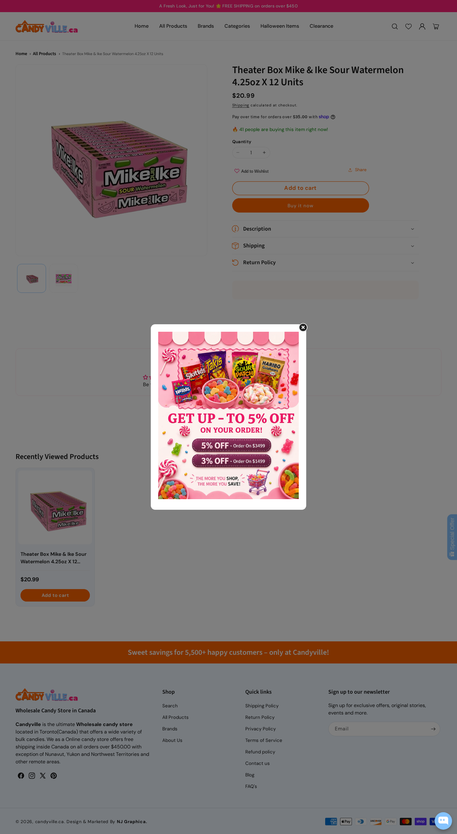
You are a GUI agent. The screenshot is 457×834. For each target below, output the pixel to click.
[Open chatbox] (443, 821)
